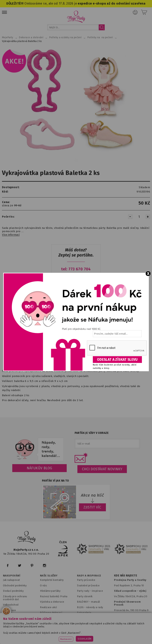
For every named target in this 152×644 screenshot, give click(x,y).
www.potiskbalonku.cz (80, 633)
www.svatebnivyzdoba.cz (88, 628)
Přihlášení (135, 12)
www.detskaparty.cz (124, 628)
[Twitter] (19, 565)
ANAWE (118, 642)
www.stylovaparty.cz (114, 633)
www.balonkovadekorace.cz (42, 633)
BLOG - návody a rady (90, 607)
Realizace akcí (48, 607)
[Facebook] (8, 565)
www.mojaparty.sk (54, 628)
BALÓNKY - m (85, 601)
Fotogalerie (84, 612)
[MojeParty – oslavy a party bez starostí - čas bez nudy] (76, 16)
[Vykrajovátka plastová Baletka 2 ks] (76, 105)
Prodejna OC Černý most (130, 615)
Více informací (11, 234)
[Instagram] (44, 565)
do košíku (119, 637)
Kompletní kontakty (52, 579)
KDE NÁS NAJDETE (125, 575)
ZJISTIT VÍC (92, 507)
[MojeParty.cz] (27, 538)
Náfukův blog (39, 468)
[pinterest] (32, 565)
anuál (96, 601)
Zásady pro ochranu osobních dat (15, 598)
